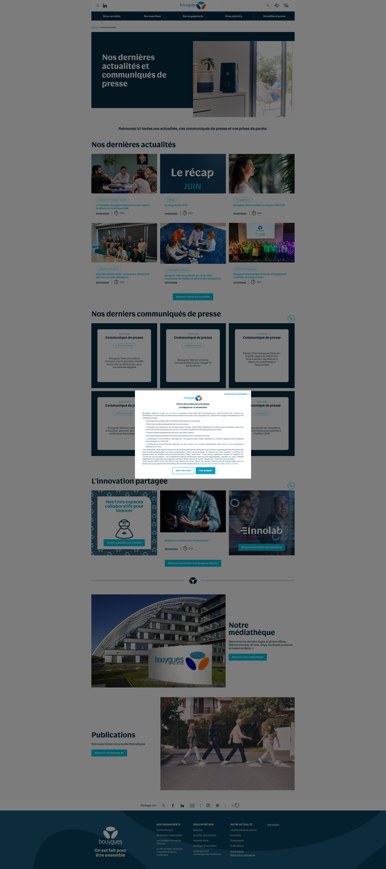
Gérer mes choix (183, 470)
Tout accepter (205, 470)
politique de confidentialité (211, 464)
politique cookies (232, 464)
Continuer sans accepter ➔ (236, 394)
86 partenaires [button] (172, 413)
